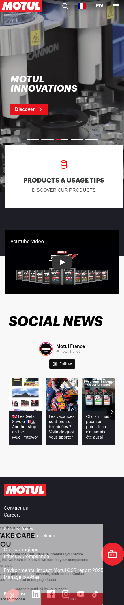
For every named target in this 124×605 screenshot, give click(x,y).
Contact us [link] (16, 508)
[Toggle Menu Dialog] (115, 5)
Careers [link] (12, 515)
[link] (51, 95)
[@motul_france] (46, 349)
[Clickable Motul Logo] (21, 6)
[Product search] (65, 6)
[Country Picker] (82, 6)
